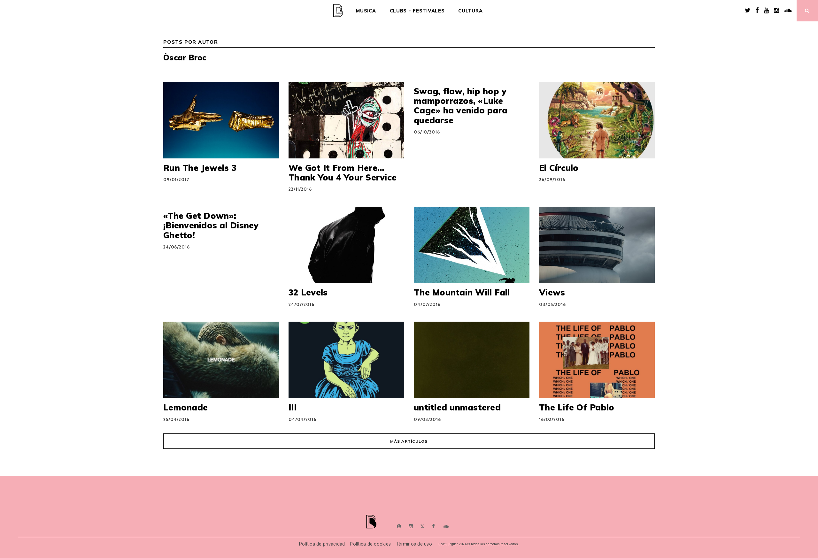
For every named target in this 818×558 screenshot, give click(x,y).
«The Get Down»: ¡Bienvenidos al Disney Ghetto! (211, 225)
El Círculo (559, 167)
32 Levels (308, 292)
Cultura (470, 11)
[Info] (399, 526)
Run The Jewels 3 (199, 167)
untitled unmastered (457, 407)
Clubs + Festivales (417, 11)
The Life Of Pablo (576, 407)
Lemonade (185, 407)
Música (366, 11)
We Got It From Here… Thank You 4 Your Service (343, 172)
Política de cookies (370, 544)
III (293, 407)
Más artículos (409, 441)
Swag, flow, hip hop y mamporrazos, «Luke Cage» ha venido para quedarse (460, 106)
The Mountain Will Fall (462, 292)
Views (552, 292)
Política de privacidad (322, 544)
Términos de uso (414, 544)
